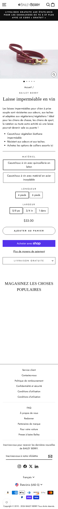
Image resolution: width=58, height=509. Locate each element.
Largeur (29, 204)
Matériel (29, 156)
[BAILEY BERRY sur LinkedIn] (36, 466)
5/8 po (16, 210)
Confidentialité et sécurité (29, 386)
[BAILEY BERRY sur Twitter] (30, 466)
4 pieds (22, 195)
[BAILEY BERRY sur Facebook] (25, 466)
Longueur (29, 188)
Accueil (28, 87)
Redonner (29, 418)
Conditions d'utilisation (29, 391)
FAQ (29, 408)
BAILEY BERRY (29, 92)
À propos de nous (29, 413)
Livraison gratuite (29, 260)
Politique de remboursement (29, 380)
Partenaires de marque (29, 424)
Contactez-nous (29, 375)
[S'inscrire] (50, 456)
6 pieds (36, 195)
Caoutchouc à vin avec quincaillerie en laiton (29, 165)
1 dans (42, 210)
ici (52, 145)
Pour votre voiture (29, 429)
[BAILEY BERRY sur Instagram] (19, 466)
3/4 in (29, 210)
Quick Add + (10, 353)
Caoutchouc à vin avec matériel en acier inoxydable (29, 177)
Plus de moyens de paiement (29, 251)
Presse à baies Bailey (29, 434)
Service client (29, 370)
